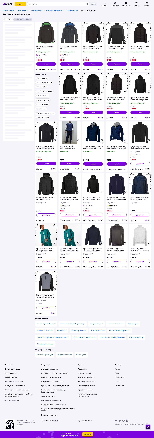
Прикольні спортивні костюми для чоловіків (53, 337)
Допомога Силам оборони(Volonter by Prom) (87, 395)
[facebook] (119, 420)
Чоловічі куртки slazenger (46, 324)
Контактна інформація (86, 377)
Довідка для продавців (49, 369)
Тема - (49, 421)
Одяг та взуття (22, 10)
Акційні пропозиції (11, 377)
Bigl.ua (117, 369)
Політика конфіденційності (51, 400)
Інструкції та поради (12, 400)
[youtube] (116, 420)
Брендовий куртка (96, 324)
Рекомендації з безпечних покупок (17, 390)
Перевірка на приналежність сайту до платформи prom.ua (18, 395)
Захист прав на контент (86, 381)
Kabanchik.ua (119, 377)
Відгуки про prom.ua (85, 390)
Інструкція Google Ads (49, 415)
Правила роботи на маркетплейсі (53, 404)
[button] (46, 64)
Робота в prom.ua (84, 373)
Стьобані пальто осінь (45, 330)
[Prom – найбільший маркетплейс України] (7, 4)
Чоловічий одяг (37, 10)
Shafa (117, 373)
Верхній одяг (62, 330)
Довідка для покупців (12, 369)
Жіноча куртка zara (98, 330)
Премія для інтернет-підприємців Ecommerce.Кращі (53, 391)
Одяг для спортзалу (136, 337)
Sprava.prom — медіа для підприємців (55, 386)
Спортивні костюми (64, 355)
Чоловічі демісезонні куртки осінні (112, 337)
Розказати (87, 434)
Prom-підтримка (10, 373)
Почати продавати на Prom (51, 377)
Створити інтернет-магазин (51, 373)
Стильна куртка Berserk (45, 344)
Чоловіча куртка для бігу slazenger (72, 324)
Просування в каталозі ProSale (52, 381)
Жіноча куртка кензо (78, 330)
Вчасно (117, 381)
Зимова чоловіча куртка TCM (119, 330)
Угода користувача (48, 396)
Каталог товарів (8, 10)
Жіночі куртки (81, 355)
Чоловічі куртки (72, 10)
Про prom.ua (82, 369)
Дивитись (140, 164)
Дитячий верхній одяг (45, 355)
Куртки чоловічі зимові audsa (84, 337)
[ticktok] (127, 420)
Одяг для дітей (133, 324)
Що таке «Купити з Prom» (14, 381)
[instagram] (123, 420)
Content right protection (86, 386)
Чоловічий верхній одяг (54, 10)
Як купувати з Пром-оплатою (15, 386)
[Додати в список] (54, 40)
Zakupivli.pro (119, 386)
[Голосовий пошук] (87, 4)
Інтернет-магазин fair (115, 324)
